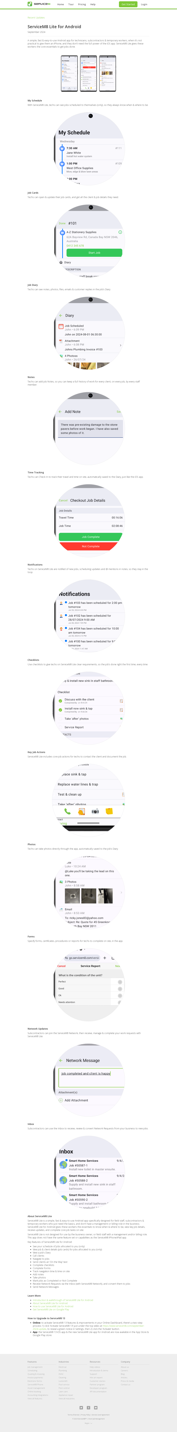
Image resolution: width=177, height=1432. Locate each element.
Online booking (34, 1391)
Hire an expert (96, 1377)
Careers (124, 1370)
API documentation (98, 1391)
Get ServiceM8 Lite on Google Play (51, 1309)
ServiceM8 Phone (35, 1384)
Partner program (97, 1384)
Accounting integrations (38, 1395)
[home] (39, 4)
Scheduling (32, 1370)
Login (144, 4)
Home (60, 4)
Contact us (125, 1384)
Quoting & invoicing (36, 1374)
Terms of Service (73, 1415)
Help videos (95, 1367)
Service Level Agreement (100, 1415)
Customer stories (97, 1381)
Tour (71, 4)
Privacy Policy (85, 1415)
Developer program (98, 1388)
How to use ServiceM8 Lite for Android (53, 1306)
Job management (35, 1367)
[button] (88, 1423)
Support (93, 1374)
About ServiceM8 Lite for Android (50, 1303)
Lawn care (63, 1391)
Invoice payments (35, 1377)
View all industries (67, 1398)
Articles (124, 1377)
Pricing (82, 4)
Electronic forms (35, 1381)
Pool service (64, 1384)
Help (92, 4)
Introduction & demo (99, 1370)
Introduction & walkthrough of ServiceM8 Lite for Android (63, 1300)
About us (125, 1367)
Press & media (127, 1381)
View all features (35, 1398)
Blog (123, 1374)
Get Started (128, 4)
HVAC (61, 1374)
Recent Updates (36, 17)
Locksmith (63, 1381)
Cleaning (62, 1377)
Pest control (64, 1388)
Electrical (62, 1367)
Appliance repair (66, 1395)
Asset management (36, 1388)
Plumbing (63, 1370)
